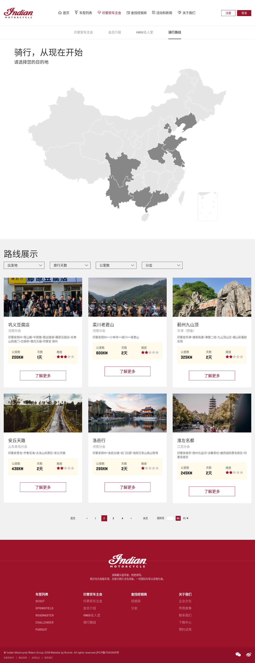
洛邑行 (99, 440)
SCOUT (40, 601)
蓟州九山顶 (188, 324)
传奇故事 (185, 608)
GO (178, 518)
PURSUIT (41, 629)
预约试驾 (185, 629)
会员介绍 (114, 32)
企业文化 (185, 601)
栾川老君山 (103, 324)
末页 (145, 518)
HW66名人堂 (144, 32)
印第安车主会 (111, 13)
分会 (134, 608)
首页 (66, 13)
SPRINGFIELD (44, 608)
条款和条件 (9, 657)
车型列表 (85, 13)
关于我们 (189, 13)
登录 (244, 13)
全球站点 (36, 657)
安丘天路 (16, 440)
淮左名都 (185, 440)
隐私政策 (23, 657)
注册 (228, 13)
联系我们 (185, 615)
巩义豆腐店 (19, 324)
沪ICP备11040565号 (107, 652)
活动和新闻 (164, 13)
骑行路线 (174, 32)
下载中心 (185, 622)
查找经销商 (139, 13)
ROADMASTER (44, 615)
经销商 (136, 601)
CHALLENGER (44, 622)
